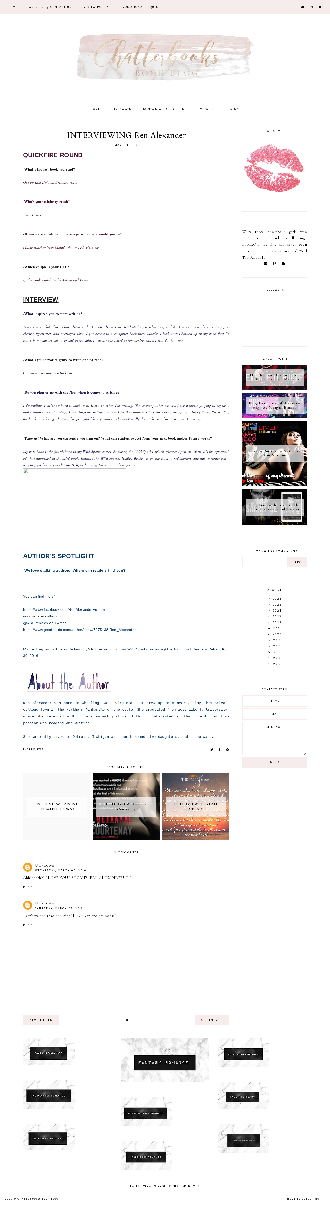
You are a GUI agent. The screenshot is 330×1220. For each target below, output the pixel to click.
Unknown (45, 865)
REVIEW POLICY (96, 7)
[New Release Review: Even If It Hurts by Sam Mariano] (274, 388)
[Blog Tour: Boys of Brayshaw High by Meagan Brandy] (274, 416)
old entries (212, 1020)
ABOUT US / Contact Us (50, 7)
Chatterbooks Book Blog (38, 1198)
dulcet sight (313, 1198)
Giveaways (121, 109)
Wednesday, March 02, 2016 (60, 870)
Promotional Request (140, 7)
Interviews (33, 749)
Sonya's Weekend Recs (163, 109)
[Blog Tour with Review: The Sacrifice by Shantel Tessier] (274, 524)
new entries (41, 1020)
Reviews (203, 109)
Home (13, 7)
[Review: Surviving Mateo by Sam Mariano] (274, 484)
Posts (231, 109)
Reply (28, 887)
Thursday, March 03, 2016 (59, 908)
